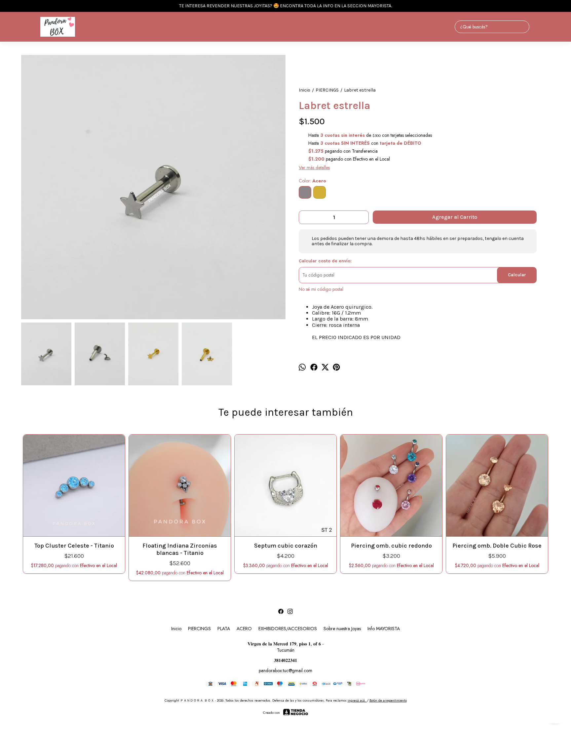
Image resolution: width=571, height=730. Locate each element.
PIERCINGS (199, 628)
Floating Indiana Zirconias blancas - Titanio (179, 549)
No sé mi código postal (321, 289)
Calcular (517, 275)
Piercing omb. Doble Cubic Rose (497, 545)
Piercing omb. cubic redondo (391, 545)
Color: (312, 180)
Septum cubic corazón (285, 545)
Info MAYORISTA (383, 628)
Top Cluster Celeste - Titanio (74, 545)
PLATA (223, 628)
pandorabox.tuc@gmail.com (285, 670)
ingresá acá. (357, 700)
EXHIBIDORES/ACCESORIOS (287, 628)
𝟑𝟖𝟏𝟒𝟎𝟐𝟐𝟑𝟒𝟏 (285, 660)
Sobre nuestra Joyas (342, 628)
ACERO (244, 628)
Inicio (176, 628)
